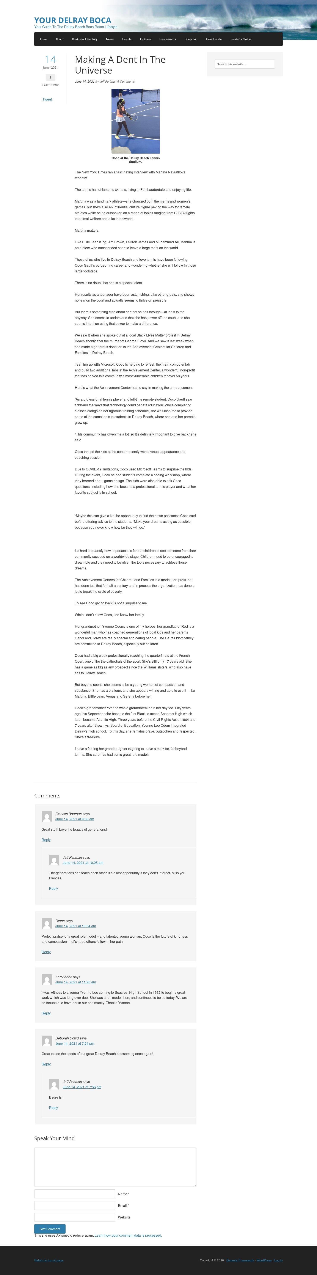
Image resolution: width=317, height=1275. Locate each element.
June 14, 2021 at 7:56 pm (82, 1086)
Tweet (47, 99)
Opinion (145, 39)
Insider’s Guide (241, 39)
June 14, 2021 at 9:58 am (74, 818)
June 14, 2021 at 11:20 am (75, 981)
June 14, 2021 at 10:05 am (83, 862)
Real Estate (214, 39)
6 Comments (50, 85)
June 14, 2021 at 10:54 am (75, 925)
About (59, 39)
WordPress (264, 1260)
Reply (46, 839)
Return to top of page (48, 1260)
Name (122, 1193)
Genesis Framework (240, 1260)
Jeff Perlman (108, 81)
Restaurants (167, 39)
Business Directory (84, 39)
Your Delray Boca (72, 20)
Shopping (191, 39)
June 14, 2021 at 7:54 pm (74, 1043)
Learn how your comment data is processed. (128, 1235)
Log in (278, 1260)
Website (124, 1217)
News (110, 39)
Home (43, 39)
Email (122, 1205)
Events (127, 39)
